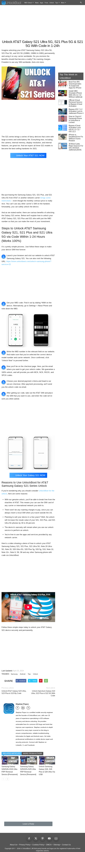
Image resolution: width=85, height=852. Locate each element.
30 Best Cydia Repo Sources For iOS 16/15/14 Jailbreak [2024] (76, 147)
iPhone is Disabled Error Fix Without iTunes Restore (76, 138)
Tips (56, 3)
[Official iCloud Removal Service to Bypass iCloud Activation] (62, 102)
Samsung (14, 674)
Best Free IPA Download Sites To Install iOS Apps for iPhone (75, 85)
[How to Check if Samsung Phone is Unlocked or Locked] (62, 118)
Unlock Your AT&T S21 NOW (30, 155)
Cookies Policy (38, 845)
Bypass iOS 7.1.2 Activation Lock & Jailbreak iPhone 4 (76, 111)
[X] (29, 708)
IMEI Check (28, 3)
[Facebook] (18, 708)
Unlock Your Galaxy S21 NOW (30, 475)
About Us (13, 845)
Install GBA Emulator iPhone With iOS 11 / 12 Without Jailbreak (75, 94)
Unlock (51, 3)
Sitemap (56, 845)
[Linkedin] (23, 708)
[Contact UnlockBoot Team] (56, 838)
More (62, 3)
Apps (41, 3)
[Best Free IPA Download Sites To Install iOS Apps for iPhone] (62, 84)
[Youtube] (49, 838)
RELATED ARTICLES (11, 753)
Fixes (46, 3)
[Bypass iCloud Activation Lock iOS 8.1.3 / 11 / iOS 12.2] (62, 128)
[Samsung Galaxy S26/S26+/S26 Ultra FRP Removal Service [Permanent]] (10, 760)
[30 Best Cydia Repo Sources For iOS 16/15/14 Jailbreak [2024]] (62, 146)
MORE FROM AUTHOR (32, 753)
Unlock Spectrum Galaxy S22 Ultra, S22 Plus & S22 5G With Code (43, 693)
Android (22, 674)
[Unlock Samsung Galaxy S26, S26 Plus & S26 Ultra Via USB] (47, 760)
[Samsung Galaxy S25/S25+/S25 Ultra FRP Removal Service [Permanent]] (28, 760)
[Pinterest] (42, 838)
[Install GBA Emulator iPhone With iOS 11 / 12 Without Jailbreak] (62, 93)
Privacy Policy (24, 845)
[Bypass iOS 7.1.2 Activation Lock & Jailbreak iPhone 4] (62, 111)
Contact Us (66, 845)
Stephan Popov (22, 704)
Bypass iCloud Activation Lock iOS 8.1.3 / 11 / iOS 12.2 (75, 128)
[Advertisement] (42, 22)
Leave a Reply (28, 824)
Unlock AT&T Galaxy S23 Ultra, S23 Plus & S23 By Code (14, 692)
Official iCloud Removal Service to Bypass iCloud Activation (75, 103)
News (37, 3)
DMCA (48, 845)
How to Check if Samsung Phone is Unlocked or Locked (75, 119)
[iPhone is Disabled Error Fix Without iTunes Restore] (62, 137)
